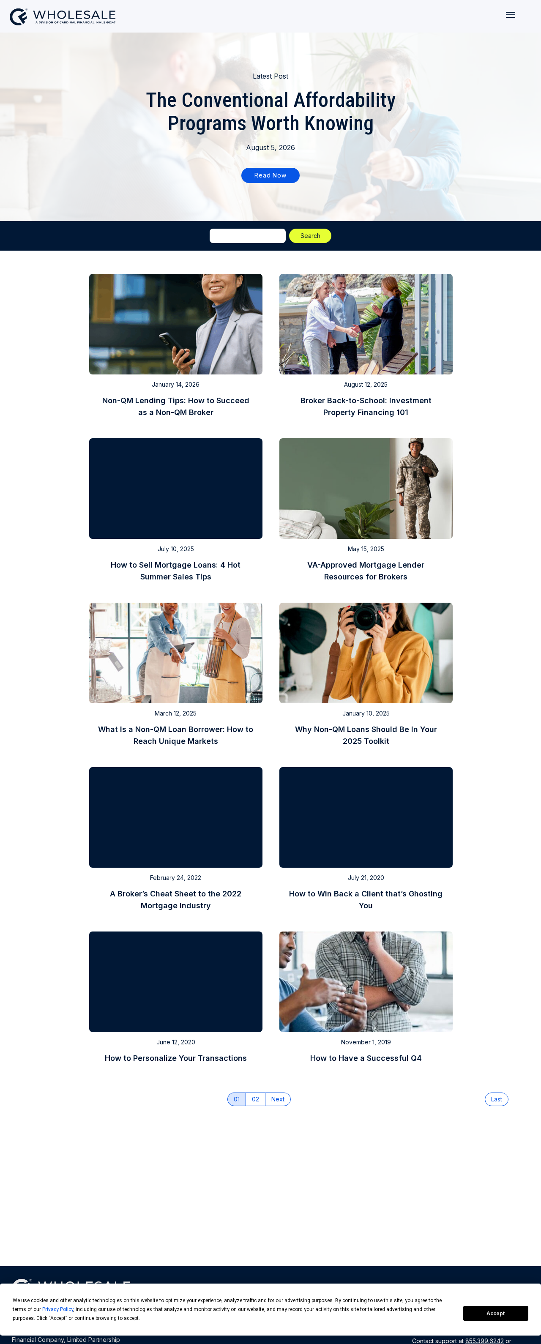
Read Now (270, 175)
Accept (495, 1313)
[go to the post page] (175, 347)
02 (255, 1099)
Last (496, 1099)
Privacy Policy (57, 1309)
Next (277, 1099)
